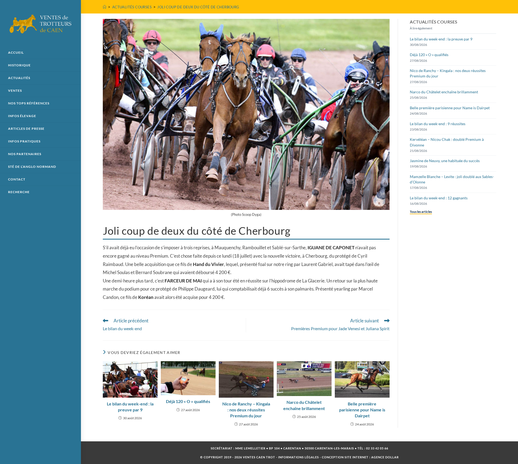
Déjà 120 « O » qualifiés (188, 401)
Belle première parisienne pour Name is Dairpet (362, 409)
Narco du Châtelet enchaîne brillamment (304, 405)
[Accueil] (104, 7)
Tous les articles (421, 212)
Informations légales (298, 457)
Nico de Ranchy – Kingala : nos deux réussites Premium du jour (246, 409)
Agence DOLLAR (385, 457)
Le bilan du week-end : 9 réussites (437, 123)
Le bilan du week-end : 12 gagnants (439, 198)
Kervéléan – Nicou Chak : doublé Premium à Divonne (447, 142)
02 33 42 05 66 (377, 448)
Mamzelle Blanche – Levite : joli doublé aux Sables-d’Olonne (452, 179)
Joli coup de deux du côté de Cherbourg (198, 7)
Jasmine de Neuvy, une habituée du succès (445, 160)
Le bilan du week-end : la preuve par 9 (130, 406)
